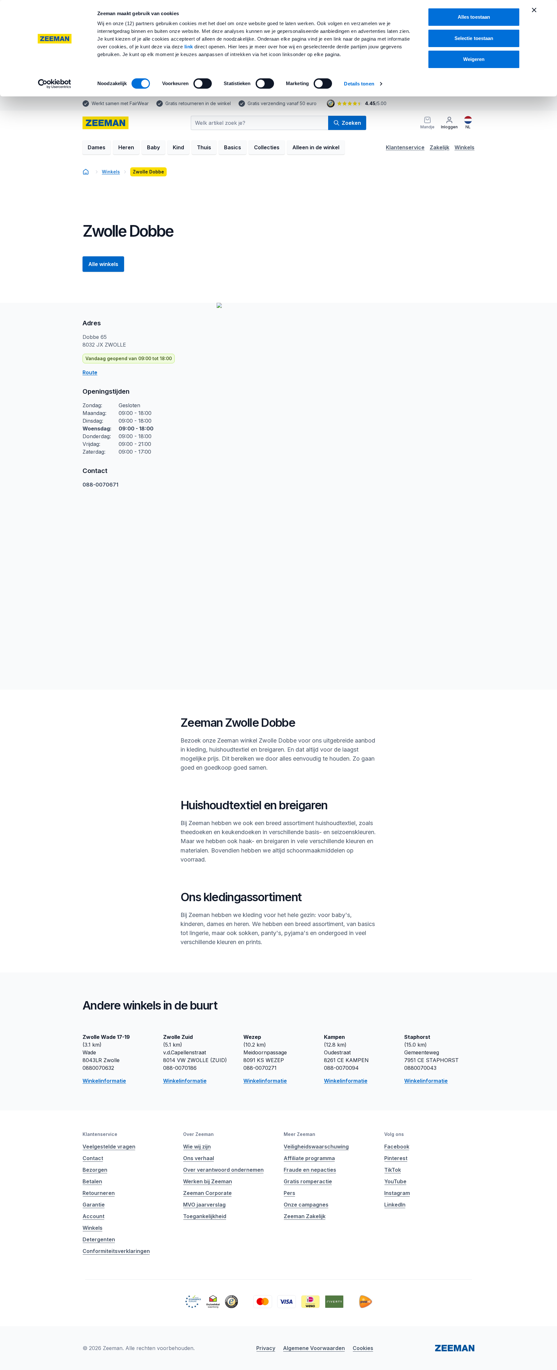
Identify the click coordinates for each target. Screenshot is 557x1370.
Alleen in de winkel (315, 147)
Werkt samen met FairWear (120, 103)
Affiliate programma (309, 1158)
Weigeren (474, 59)
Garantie (94, 1204)
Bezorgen (95, 1170)
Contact (93, 1158)
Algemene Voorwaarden (314, 1348)
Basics (232, 147)
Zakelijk (439, 147)
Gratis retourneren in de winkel (198, 103)
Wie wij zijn (197, 1146)
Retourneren (99, 1193)
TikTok (392, 1170)
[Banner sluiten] (534, 10)
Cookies (363, 1348)
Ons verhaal (198, 1158)
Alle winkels (103, 264)
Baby (153, 147)
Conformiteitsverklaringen (116, 1251)
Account (93, 1216)
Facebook (396, 1146)
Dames (96, 147)
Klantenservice (405, 147)
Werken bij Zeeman (207, 1181)
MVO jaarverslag (204, 1204)
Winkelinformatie (104, 1081)
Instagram (397, 1193)
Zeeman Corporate (207, 1193)
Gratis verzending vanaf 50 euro (282, 103)
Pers (289, 1193)
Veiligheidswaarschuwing (316, 1146)
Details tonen (359, 83)
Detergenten (99, 1239)
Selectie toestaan (473, 38)
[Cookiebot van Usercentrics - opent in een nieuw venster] (54, 84)
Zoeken (351, 123)
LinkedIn (395, 1204)
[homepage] (86, 172)
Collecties (266, 147)
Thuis (204, 147)
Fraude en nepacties (310, 1170)
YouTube (395, 1181)
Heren (126, 147)
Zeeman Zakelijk (305, 1216)
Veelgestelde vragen (109, 1146)
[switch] (202, 83)
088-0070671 (100, 484)
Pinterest (395, 1158)
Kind (178, 147)
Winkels (464, 147)
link (189, 46)
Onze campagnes (306, 1204)
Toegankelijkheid (204, 1216)
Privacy (265, 1348)
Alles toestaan (474, 17)
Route (90, 372)
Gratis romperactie (308, 1181)
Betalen (92, 1181)
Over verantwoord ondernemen (223, 1170)
